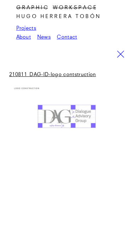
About (23, 37)
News (44, 37)
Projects (26, 28)
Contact (67, 37)
